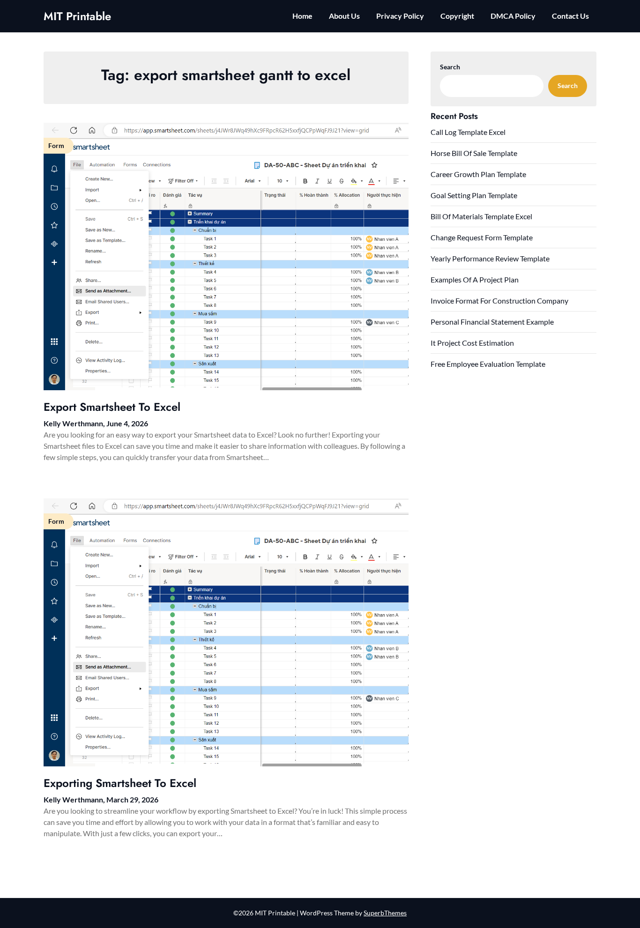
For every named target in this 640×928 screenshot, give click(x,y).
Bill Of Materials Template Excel (481, 216)
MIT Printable (77, 16)
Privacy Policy (400, 15)
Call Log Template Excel (468, 131)
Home (302, 15)
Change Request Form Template (482, 237)
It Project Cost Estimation (472, 342)
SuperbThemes (385, 913)
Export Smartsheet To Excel (112, 407)
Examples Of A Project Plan (475, 279)
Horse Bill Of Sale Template (474, 152)
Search (450, 67)
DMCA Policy (513, 15)
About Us (344, 15)
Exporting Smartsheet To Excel (120, 783)
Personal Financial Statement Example (492, 321)
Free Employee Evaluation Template (488, 363)
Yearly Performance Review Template (490, 258)
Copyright (457, 15)
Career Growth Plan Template (478, 174)
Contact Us (570, 15)
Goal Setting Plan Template (474, 195)
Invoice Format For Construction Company (499, 300)
